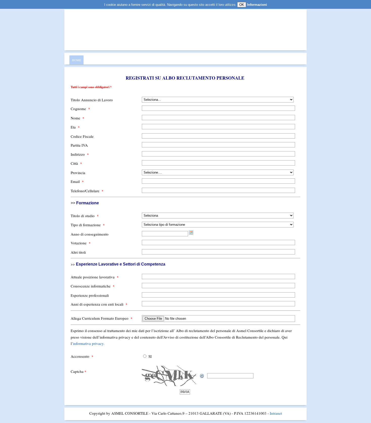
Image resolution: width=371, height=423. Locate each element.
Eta (75, 126)
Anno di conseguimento (90, 234)
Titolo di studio (84, 215)
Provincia (78, 172)
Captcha (78, 371)
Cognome (80, 108)
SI (150, 356)
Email (77, 181)
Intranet (276, 413)
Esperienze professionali (90, 295)
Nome (77, 117)
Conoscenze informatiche (92, 285)
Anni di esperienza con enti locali (99, 304)
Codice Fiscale (82, 136)
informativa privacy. (88, 343)
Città (76, 163)
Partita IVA (79, 145)
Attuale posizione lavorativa (94, 276)
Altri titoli (78, 252)
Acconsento (82, 356)
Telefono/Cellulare (87, 190)
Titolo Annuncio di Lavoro (92, 99)
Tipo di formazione (87, 224)
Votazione (80, 242)
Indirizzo (80, 154)
